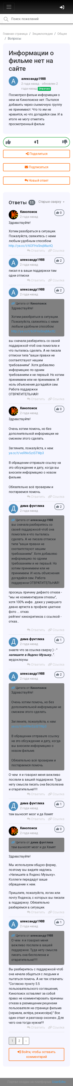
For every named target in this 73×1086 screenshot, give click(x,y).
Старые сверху (50, 202)
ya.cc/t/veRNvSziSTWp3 (26, 453)
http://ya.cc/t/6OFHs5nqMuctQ (31, 246)
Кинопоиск (28, 212)
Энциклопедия (42, 34)
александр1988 (33, 79)
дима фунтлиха (32, 506)
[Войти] (62, 8)
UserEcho (59, 1082)
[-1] (64, 142)
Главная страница (15, 34)
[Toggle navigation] (9, 7)
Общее (62, 34)
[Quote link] (13, 303)
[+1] (8, 142)
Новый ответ (38, 180)
